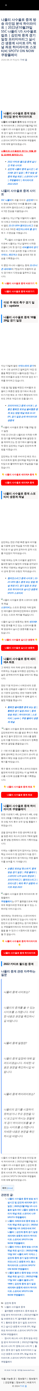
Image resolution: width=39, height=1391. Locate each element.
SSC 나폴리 (6, 200)
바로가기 (31, 1382)
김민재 (29, 200)
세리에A (33, 621)
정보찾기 (22, 1378)
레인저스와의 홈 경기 (26, 229)
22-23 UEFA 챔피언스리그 (21, 225)
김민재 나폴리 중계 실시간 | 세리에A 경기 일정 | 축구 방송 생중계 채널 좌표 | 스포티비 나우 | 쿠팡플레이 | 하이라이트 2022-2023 (22, 176)
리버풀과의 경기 (30, 247)
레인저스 (13, 254)
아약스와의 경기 (26, 365)
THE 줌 (23, 1386)
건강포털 (9, 1382)
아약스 (4, 254)
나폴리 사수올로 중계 (15, 1306)
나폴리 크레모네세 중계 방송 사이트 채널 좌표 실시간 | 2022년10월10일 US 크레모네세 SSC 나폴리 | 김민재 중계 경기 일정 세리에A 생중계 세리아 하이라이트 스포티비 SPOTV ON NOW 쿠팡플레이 (23, 1232)
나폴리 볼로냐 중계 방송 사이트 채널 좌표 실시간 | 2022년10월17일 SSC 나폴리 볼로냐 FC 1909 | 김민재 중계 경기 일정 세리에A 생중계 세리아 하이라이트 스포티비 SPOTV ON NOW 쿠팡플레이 (23, 1283)
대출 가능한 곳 (8, 1378)
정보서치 (20, 1382)
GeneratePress (28, 1370)
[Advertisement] (19, 85)
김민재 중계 (10, 1303)
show (10, 1188)
